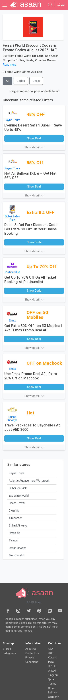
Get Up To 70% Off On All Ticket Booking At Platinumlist (30, 279)
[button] (34, 147)
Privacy (29, 657)
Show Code (34, 242)
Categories (9, 653)
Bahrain (52, 692)
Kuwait (52, 657)
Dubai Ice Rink (18, 488)
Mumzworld (16, 555)
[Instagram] (18, 610)
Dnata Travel (17, 503)
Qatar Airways (17, 548)
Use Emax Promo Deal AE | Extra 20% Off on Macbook (30, 376)
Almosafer (15, 518)
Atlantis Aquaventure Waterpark (29, 480)
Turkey (52, 683)
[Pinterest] (39, 610)
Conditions (31, 662)
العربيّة (61, 4)
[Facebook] (8, 610)
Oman (51, 688)
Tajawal (13, 540)
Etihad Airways (18, 525)
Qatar (51, 679)
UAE (50, 653)
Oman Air (14, 533)
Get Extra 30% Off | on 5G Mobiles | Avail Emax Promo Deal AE (33, 327)
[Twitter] (29, 610)
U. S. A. (52, 666)
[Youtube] (60, 610)
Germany (53, 697)
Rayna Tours (16, 473)
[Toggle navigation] (5, 4)
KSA (50, 648)
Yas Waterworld (19, 495)
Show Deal (34, 138)
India (51, 662)
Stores (7, 648)
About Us (30, 648)
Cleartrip (14, 510)
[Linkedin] (50, 610)
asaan (41, 592)
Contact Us (32, 653)
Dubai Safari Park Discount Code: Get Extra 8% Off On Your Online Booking (31, 229)
